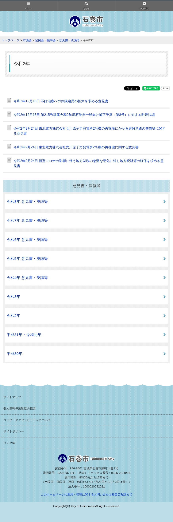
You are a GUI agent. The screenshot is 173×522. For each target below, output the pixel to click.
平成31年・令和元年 (24, 335)
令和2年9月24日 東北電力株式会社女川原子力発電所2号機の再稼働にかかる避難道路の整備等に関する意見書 (90, 131)
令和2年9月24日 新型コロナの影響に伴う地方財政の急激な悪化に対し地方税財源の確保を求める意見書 (89, 163)
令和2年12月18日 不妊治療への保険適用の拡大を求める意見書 (61, 101)
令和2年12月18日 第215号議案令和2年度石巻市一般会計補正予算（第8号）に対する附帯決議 (84, 115)
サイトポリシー (13, 431)
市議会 (27, 40)
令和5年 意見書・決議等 (27, 258)
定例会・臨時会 (45, 40)
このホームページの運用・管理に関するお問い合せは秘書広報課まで (86, 494)
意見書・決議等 (69, 40)
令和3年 (13, 297)
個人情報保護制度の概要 (19, 408)
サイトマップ (12, 397)
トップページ (10, 40)
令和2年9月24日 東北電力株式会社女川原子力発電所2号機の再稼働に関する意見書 (76, 147)
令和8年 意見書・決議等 (27, 201)
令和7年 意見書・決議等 (27, 220)
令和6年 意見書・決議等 (27, 240)
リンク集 (9, 443)
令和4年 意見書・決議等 (27, 278)
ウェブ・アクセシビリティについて (27, 420)
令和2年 (13, 315)
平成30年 (14, 354)
